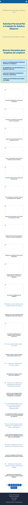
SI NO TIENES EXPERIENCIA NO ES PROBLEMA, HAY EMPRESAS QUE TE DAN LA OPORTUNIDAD (14, 436)
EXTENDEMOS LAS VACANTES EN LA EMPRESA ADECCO (14, 68)
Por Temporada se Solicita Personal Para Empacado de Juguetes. (14, 198)
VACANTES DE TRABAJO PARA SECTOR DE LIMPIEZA (14, 374)
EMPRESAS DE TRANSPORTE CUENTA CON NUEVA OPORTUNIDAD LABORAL (14, 476)
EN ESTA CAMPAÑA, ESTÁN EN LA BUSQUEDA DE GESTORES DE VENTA (14, 456)
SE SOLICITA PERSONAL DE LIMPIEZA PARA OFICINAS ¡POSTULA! (14, 335)
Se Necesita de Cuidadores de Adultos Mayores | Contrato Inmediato (14, 276)
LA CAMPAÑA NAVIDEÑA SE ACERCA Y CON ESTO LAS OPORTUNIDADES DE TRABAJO (14, 415)
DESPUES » (14, 487)
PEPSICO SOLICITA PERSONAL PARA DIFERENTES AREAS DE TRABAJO (14, 315)
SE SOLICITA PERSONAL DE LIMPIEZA (14, 296)
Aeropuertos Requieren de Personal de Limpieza (14, 101)
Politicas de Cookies (14, 496)
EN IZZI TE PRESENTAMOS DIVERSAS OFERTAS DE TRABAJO (14, 63)
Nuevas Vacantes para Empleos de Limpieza (14, 51)
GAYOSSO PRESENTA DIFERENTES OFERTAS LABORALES (13, 73)
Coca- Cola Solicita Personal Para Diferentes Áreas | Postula (14, 159)
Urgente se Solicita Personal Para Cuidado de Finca (14, 139)
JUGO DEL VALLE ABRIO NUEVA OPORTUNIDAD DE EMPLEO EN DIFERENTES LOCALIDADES (14, 394)
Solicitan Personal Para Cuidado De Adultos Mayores (14, 26)
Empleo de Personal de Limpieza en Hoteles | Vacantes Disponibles (14, 236)
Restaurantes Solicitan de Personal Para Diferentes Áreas (14, 217)
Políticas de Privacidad (14, 494)
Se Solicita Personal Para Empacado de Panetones (14, 178)
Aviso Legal (14, 498)
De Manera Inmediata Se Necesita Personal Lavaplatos (14, 120)
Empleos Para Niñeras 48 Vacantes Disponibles (14, 256)
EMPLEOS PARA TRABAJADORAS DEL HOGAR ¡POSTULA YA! (14, 355)
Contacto (14, 499)
